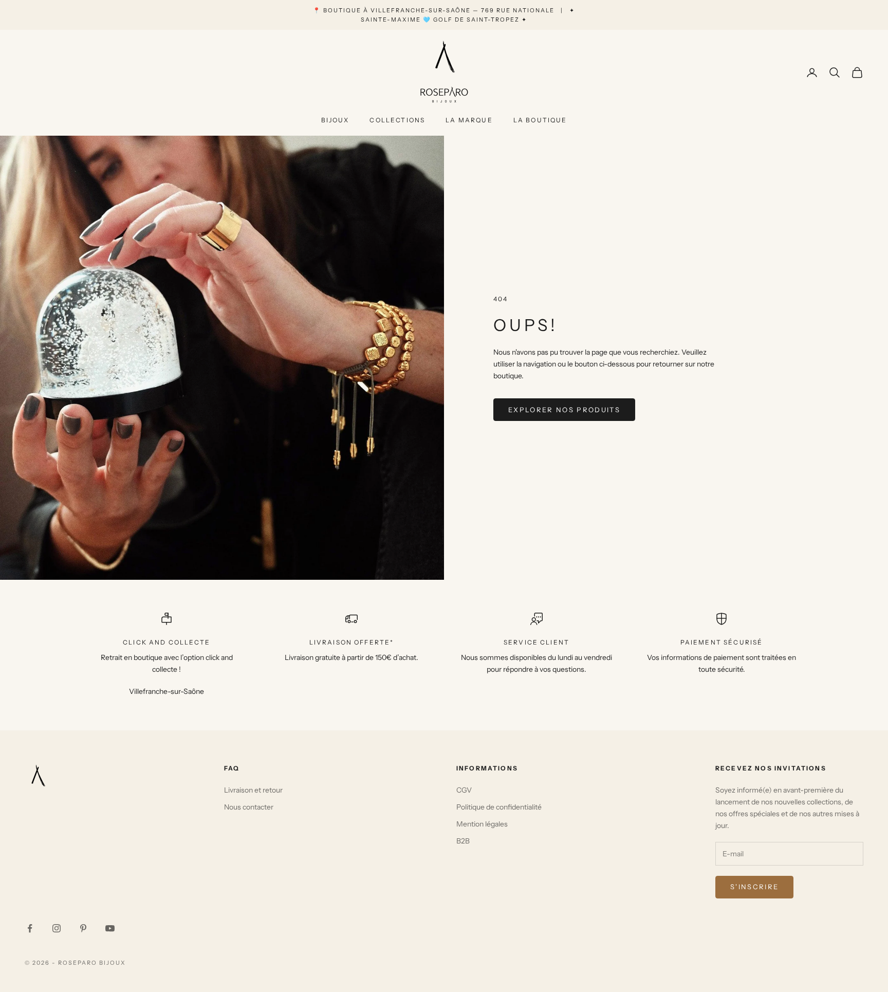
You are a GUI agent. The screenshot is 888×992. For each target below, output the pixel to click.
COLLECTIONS (397, 120)
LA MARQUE (469, 120)
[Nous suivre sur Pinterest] (83, 928)
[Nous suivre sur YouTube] (110, 928)
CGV (464, 790)
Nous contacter (248, 807)
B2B (463, 841)
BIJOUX (335, 120)
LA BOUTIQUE (540, 120)
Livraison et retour (253, 790)
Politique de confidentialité (499, 807)
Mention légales (482, 824)
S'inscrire (754, 887)
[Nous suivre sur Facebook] (30, 928)
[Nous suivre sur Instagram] (56, 928)
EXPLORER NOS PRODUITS (564, 410)
